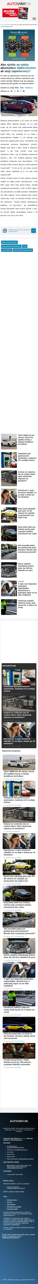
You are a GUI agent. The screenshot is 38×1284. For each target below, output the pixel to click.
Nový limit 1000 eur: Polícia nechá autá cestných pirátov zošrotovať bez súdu (27, 530)
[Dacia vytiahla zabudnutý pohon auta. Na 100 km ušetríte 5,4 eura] (9, 577)
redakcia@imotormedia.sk (26, 1159)
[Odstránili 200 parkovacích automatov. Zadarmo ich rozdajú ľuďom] (9, 467)
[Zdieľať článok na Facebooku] (12, 91)
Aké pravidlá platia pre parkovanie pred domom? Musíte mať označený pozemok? (27, 548)
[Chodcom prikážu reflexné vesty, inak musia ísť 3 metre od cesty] (9, 614)
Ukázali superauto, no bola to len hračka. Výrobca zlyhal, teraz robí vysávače (19, 1036)
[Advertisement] (19, 345)
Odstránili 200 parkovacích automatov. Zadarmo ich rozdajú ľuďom (27, 457)
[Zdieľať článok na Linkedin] (18, 91)
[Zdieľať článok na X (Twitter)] (15, 91)
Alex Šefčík (18, 694)
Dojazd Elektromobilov (9, 242)
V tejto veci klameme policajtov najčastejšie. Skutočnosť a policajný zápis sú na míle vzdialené (27, 589)
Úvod (2, 24)
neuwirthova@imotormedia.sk (15, 1188)
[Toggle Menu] (34, 19)
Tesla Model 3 (6, 250)
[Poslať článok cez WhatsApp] (20, 91)
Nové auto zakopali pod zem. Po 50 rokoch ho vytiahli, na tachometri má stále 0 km (26, 513)
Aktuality (7, 24)
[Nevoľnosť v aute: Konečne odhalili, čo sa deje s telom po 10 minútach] (9, 504)
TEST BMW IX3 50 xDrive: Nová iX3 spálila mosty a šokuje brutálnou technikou (26, 439)
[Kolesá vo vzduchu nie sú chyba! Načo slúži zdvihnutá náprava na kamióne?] (9, 485)
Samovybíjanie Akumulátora (11, 246)
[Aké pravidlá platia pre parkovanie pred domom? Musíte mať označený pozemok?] (9, 559)
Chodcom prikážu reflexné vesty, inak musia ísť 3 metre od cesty (27, 604)
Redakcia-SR (18, 989)
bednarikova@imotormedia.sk (15, 1147)
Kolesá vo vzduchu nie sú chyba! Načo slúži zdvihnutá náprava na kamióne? (26, 476)
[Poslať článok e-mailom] (24, 91)
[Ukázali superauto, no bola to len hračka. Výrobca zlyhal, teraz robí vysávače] (19, 1032)
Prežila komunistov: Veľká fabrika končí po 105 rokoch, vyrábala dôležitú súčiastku (17, 1062)
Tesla (24, 246)
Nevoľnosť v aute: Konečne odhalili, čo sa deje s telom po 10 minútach (27, 493)
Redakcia (29, 88)
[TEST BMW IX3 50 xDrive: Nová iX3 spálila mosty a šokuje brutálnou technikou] (9, 448)
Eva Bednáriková (19, 779)
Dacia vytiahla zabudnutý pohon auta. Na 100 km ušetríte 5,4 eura (26, 567)
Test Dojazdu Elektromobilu (23, 250)
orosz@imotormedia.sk (21, 1150)
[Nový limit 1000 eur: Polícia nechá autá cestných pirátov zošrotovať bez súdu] (9, 540)
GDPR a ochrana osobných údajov (13, 1191)
